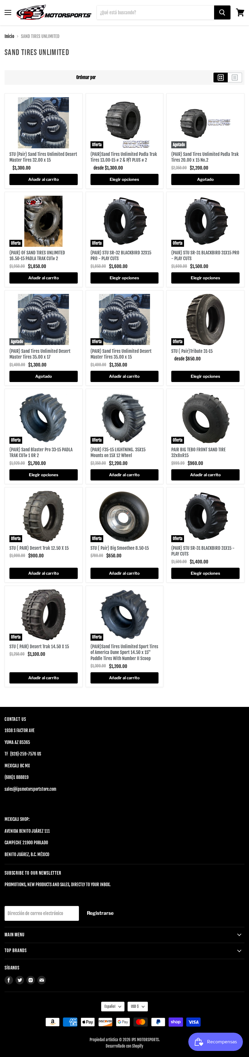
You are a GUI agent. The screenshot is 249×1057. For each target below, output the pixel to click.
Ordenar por (86, 77)
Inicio (9, 36)
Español (109, 1006)
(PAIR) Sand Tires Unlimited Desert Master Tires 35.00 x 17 (39, 354)
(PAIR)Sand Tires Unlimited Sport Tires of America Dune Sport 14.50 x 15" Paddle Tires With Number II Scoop (124, 652)
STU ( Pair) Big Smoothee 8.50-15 (119, 548)
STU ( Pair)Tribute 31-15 (192, 351)
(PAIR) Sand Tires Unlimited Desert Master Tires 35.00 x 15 (121, 354)
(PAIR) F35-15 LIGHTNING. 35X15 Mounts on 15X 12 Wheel (117, 453)
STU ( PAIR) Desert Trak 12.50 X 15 (39, 548)
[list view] (235, 77)
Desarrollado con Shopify (124, 1046)
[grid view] (220, 77)
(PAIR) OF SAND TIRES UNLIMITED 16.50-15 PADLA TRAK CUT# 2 (37, 256)
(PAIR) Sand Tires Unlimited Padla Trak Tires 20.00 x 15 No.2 (205, 157)
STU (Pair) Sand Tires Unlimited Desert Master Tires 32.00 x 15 (43, 157)
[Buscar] (222, 12)
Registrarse (100, 913)
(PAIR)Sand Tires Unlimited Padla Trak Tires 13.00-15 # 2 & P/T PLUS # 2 (123, 157)
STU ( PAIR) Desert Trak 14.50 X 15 (39, 646)
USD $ (135, 1006)
